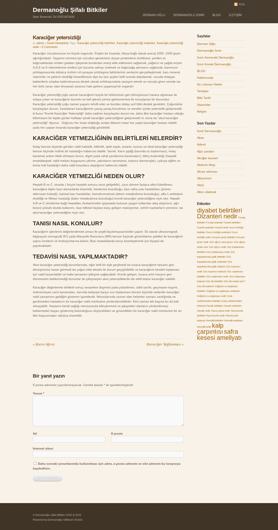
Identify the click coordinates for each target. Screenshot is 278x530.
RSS (242, 4)
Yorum (38, 393)
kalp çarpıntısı (210, 328)
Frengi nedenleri (214, 222)
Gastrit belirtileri (232, 222)
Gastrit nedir (221, 227)
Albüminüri (204, 178)
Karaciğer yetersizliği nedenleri (136, 43)
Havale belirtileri (214, 305)
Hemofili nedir (204, 327)
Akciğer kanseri (207, 158)
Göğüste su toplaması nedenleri (223, 291)
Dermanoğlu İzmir (188, 15)
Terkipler (203, 91)
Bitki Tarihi (204, 98)
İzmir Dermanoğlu (209, 131)
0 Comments (50, 47)
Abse (200, 137)
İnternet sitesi (43, 448)
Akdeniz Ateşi (206, 165)
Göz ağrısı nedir (217, 247)
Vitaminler (204, 104)
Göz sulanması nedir (217, 276)
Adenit (201, 144)
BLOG (216, 15)
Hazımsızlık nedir (215, 315)
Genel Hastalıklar (58, 43)
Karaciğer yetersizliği (57, 37)
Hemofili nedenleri (233, 320)
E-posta (117, 433)
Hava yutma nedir (220, 310)
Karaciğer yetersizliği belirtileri (96, 43)
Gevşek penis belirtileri (223, 237)
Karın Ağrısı (44, 344)
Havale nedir (203, 310)
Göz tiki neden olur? (234, 281)
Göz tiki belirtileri (214, 281)
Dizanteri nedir (217, 216)
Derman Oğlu (154, 15)
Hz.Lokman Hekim (209, 84)
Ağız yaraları (205, 151)
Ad (35, 433)
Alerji (200, 185)
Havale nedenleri (232, 305)
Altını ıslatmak (206, 192)
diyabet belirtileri (219, 210)
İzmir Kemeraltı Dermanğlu (215, 57)
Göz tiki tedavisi (205, 286)
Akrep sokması (207, 171)
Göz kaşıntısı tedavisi (214, 271)
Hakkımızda (205, 77)
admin (40, 43)
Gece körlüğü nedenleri (218, 232)
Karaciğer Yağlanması (165, 344)
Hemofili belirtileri (214, 320)
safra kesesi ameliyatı (219, 334)
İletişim (235, 15)
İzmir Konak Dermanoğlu (214, 64)
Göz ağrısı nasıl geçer (221, 242)
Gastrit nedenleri (205, 227)
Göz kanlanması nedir (218, 252)
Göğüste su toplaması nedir (211, 296)
